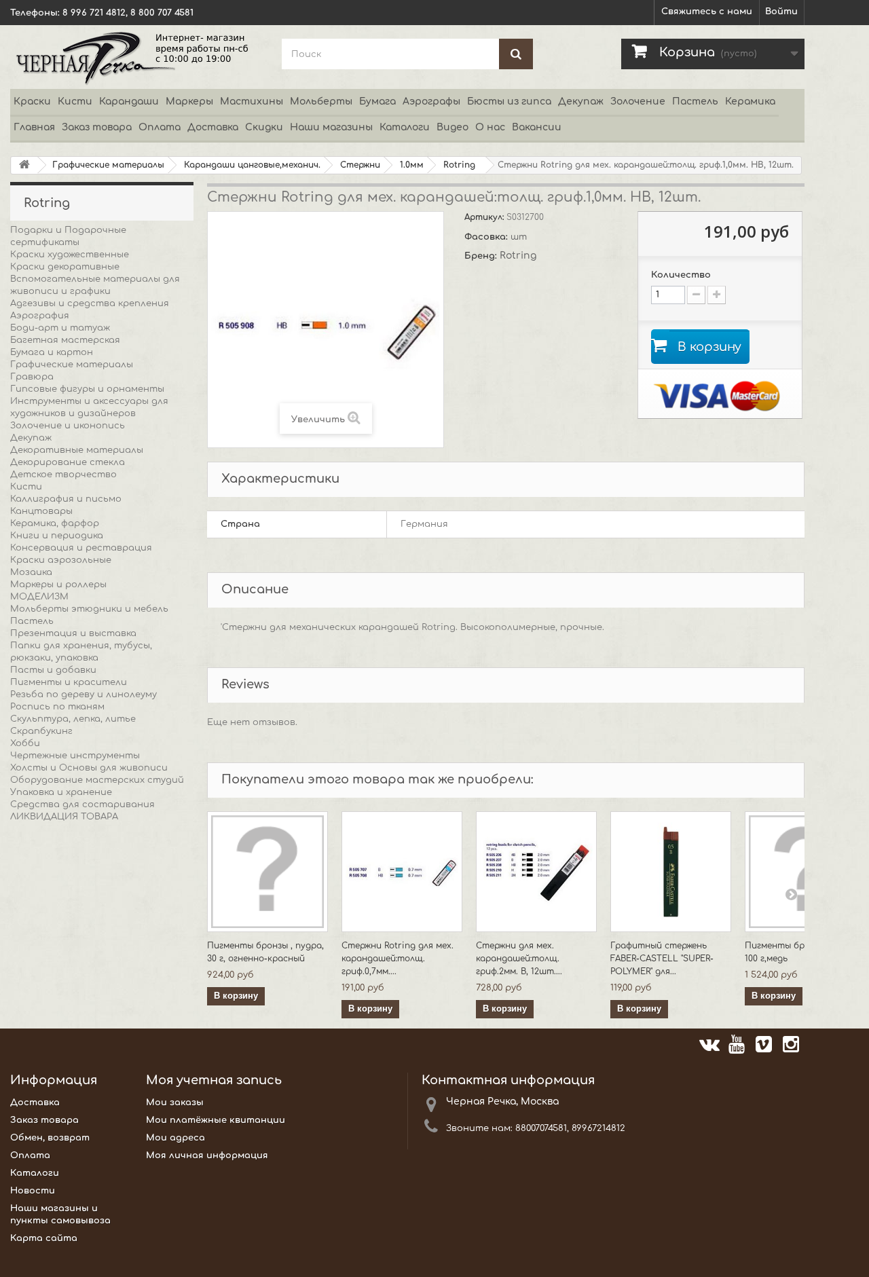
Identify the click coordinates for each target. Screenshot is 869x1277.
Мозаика (31, 572)
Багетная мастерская (65, 340)
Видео (452, 127)
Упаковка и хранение (61, 792)
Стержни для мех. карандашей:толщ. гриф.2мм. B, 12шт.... (519, 958)
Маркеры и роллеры (58, 584)
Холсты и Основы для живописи (89, 768)
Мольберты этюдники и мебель (89, 609)
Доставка (212, 127)
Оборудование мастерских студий (97, 780)
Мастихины (251, 101)
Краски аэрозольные (60, 560)
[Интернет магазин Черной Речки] (135, 57)
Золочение (637, 101)
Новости (32, 1191)
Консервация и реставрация (81, 548)
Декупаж (581, 101)
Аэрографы (431, 101)
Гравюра (32, 377)
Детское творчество (63, 474)
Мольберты (321, 101)
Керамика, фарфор (54, 523)
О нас (490, 127)
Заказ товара (97, 127)
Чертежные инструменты (75, 755)
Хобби (25, 743)
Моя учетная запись (214, 1080)
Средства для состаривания (82, 804)
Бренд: (482, 256)
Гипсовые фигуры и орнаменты (87, 389)
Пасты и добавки (53, 670)
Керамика (750, 101)
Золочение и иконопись (67, 425)
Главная (34, 127)
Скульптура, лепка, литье (73, 719)
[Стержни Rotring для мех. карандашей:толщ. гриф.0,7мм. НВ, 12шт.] (401, 871)
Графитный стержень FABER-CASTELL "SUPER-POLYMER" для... (662, 958)
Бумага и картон (51, 352)
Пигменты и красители (68, 682)
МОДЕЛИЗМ (39, 597)
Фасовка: (487, 237)
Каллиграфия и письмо (66, 499)
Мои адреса (175, 1138)
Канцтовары (41, 511)
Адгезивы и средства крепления (89, 303)
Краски (32, 101)
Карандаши (129, 101)
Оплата (159, 127)
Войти (781, 11)
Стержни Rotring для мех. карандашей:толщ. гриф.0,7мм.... (397, 958)
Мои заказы (175, 1102)
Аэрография (39, 315)
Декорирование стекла (67, 462)
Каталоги (405, 127)
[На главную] (24, 165)
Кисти (75, 101)
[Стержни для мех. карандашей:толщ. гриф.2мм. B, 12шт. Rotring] (536, 871)
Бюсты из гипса (509, 101)
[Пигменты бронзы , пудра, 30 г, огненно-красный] (267, 871)
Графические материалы (71, 364)
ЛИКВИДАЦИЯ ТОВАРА (64, 816)
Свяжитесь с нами (706, 11)
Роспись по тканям (57, 706)
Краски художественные (69, 254)
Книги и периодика (56, 535)
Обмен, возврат (50, 1138)
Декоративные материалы (76, 450)
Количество (681, 275)
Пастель (695, 101)
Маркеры (189, 101)
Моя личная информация (207, 1155)
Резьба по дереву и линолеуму (83, 694)
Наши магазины (331, 127)
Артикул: (485, 217)
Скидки (264, 127)
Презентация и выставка (73, 633)
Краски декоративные (64, 267)
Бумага (377, 101)
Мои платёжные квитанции (215, 1120)
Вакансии (536, 127)
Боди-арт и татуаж (60, 328)
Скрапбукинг (41, 731)
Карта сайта (43, 1238)
